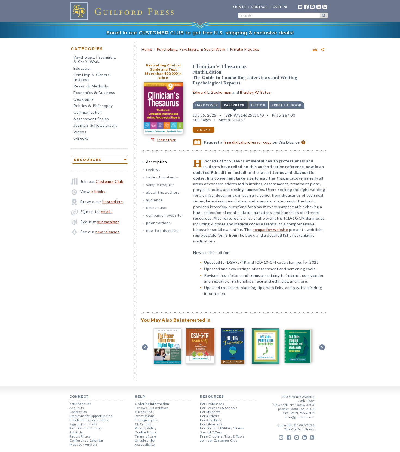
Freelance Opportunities (89, 420)
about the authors (163, 192)
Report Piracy (80, 436)
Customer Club (110, 181)
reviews (153, 169)
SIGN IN (239, 7)
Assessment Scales (91, 118)
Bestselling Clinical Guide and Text (163, 67)
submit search (324, 15)
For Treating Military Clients (222, 428)
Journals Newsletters (95, 126)
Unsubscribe (145, 440)
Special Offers (211, 432)
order (203, 130)
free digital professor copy (247, 142)
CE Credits (143, 424)
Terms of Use (145, 436)
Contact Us (78, 412)
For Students (210, 412)
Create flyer (166, 140)
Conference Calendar (86, 440)
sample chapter (160, 184)
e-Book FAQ (144, 412)
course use (156, 207)
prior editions (158, 222)
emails (106, 211)
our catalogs (108, 221)
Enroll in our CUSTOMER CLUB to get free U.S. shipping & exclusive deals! (200, 32)
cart (277, 7)
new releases (107, 231)
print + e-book (287, 105)
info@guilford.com (300, 417)
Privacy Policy (145, 428)
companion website (164, 215)
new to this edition (163, 230)
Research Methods (90, 86)
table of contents (162, 177)
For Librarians (211, 424)
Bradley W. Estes (255, 92)
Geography (83, 99)
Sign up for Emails (83, 424)
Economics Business (94, 93)
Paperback (234, 105)
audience (154, 200)
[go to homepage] (123, 11)
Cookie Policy (145, 432)
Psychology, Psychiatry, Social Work (94, 60)
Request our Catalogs (86, 428)
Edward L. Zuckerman (212, 92)
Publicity (76, 432)
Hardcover (206, 105)
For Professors (212, 404)
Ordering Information (152, 404)
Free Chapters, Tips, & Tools (222, 436)
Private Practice (244, 49)
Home (146, 49)
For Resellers (210, 420)
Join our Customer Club (218, 440)
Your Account (80, 404)
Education (82, 68)
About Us (76, 408)
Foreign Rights (146, 420)
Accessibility (145, 444)
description (156, 161)
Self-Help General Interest (92, 77)
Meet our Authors (83, 444)
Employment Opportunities (90, 416)
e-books (98, 191)
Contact (259, 7)
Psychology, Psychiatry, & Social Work (191, 49)
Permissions (145, 416)
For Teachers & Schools (218, 408)
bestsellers (112, 201)
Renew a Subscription (151, 408)
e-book (258, 105)
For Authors (209, 416)
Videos (79, 131)
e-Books (81, 138)
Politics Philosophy (93, 106)
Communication (87, 112)
